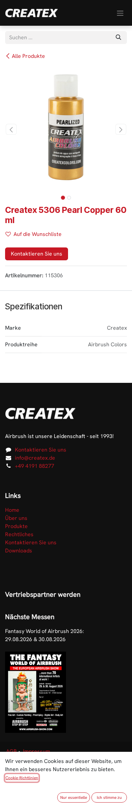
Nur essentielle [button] (73, 797)
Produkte (16, 526)
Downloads (18, 550)
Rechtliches (19, 534)
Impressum (36, 751)
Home (12, 510)
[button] (11, 129)
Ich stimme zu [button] (109, 797)
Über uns (16, 518)
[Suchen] (118, 37)
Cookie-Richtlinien (21, 778)
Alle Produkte (28, 56)
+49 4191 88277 (34, 465)
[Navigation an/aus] (120, 13)
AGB (11, 751)
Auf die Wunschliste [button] (38, 234)
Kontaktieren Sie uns (36, 253)
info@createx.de (35, 457)
